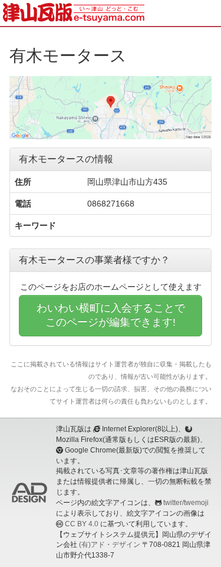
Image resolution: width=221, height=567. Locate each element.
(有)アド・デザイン (109, 544)
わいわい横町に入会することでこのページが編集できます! (111, 315)
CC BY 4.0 (81, 524)
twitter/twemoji (186, 503)
